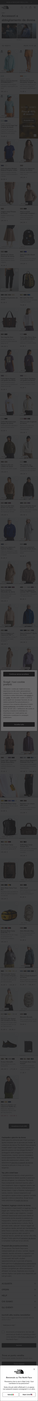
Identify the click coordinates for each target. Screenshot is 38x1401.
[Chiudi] (34, 1369)
